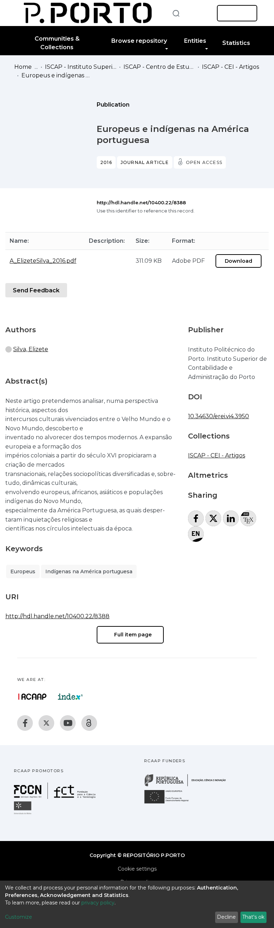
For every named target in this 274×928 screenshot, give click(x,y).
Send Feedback (36, 290)
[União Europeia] (170, 803)
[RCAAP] (89, 723)
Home (23, 66)
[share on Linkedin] (231, 518)
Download (238, 261)
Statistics (236, 43)
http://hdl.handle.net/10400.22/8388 (141, 202)
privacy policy (98, 902)
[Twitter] (46, 723)
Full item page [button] (132, 634)
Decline (226, 917)
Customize (18, 917)
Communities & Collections (57, 43)
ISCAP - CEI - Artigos (230, 66)
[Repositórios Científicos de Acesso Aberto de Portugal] (32, 696)
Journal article (145, 162)
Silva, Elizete (30, 349)
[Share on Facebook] (196, 518)
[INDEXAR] (70, 696)
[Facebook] (25, 723)
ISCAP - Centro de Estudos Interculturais (159, 66)
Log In (235, 13)
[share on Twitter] (213, 518)
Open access (204, 162)
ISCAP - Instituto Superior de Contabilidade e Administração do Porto (80, 66)
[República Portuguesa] (188, 785)
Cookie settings (137, 869)
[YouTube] (68, 723)
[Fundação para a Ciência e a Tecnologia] (55, 797)
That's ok (253, 917)
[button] (200, 13)
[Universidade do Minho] (23, 813)
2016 (106, 162)
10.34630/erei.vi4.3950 (218, 416)
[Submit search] (176, 13)
